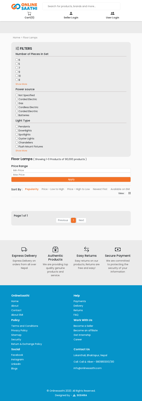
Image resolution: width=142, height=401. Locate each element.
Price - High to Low (78, 189)
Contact (16, 310)
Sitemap (16, 335)
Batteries (24, 115)
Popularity (31, 189)
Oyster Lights (26, 138)
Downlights (25, 130)
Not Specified (27, 95)
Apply (71, 179)
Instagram (17, 359)
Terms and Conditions (24, 326)
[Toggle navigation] (19, 28)
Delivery (78, 305)
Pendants (24, 126)
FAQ (76, 315)
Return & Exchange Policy (26, 344)
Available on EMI (120, 189)
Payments (80, 301)
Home (16, 37)
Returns (78, 310)
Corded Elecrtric (28, 111)
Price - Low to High (53, 189)
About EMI (17, 315)
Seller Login (71, 17)
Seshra (82, 395)
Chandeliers (26, 142)
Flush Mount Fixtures (31, 146)
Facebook (17, 355)
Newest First (100, 189)
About (15, 305)
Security (16, 339)
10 (20, 76)
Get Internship (82, 335)
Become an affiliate (86, 330)
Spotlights (24, 134)
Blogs (14, 368)
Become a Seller (83, 326)
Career (78, 339)
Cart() (29, 17)
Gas (21, 103)
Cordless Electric (28, 107)
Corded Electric (28, 99)
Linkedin (16, 364)
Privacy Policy (19, 330)
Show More (21, 84)
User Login (112, 17)
